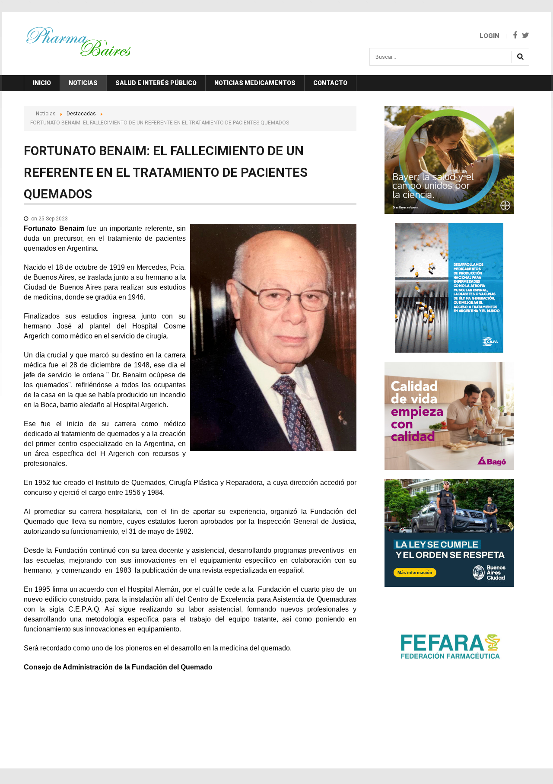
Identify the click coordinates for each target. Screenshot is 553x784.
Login (489, 36)
